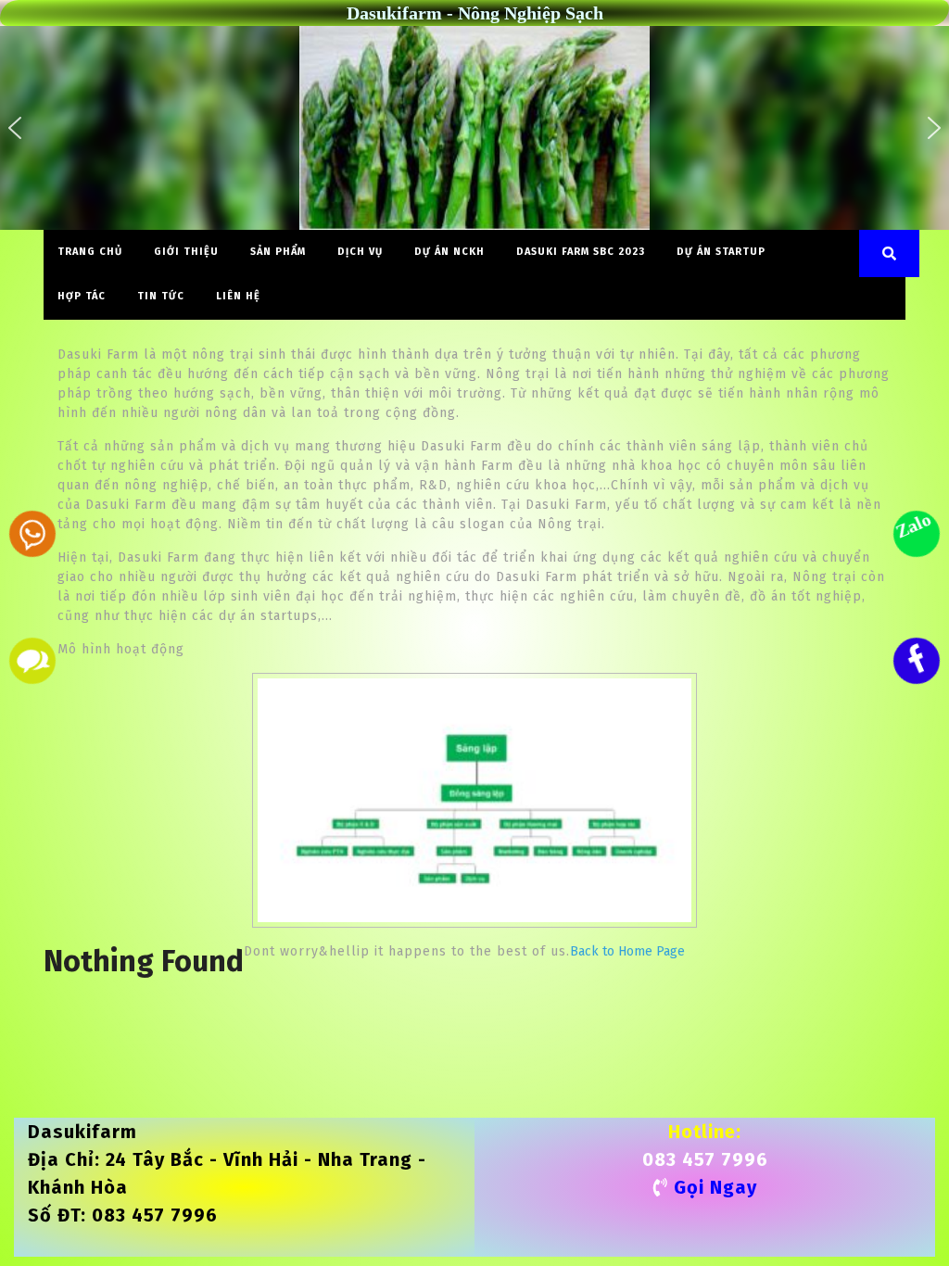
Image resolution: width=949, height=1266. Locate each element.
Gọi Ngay (715, 1187)
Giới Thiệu (186, 252)
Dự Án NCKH (449, 252)
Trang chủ (89, 252)
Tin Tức (160, 296)
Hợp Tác (81, 296)
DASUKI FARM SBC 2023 (580, 252)
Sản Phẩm (278, 252)
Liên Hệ (238, 296)
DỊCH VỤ (360, 252)
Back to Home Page (627, 951)
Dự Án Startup (721, 252)
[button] (15, 128)
